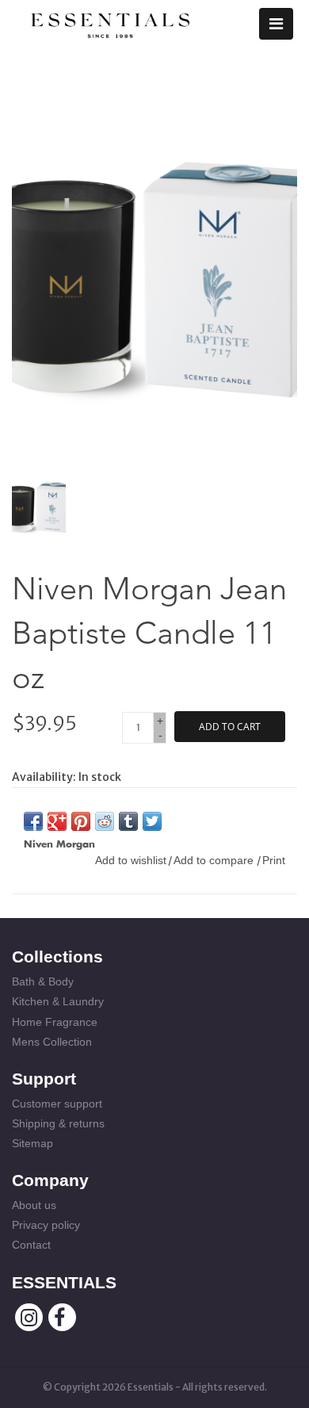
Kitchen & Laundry (58, 1001)
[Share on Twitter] (152, 821)
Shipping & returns (58, 1123)
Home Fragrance (54, 1022)
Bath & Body (43, 981)
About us (34, 1205)
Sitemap (32, 1143)
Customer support (57, 1103)
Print (273, 860)
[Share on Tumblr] (128, 821)
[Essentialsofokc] (110, 22)
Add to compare (215, 860)
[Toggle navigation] (276, 24)
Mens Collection (52, 1041)
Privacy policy (46, 1225)
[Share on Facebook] (33, 821)
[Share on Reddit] (104, 821)
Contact (31, 1244)
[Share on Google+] (57, 821)
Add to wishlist (130, 860)
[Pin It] (80, 821)
